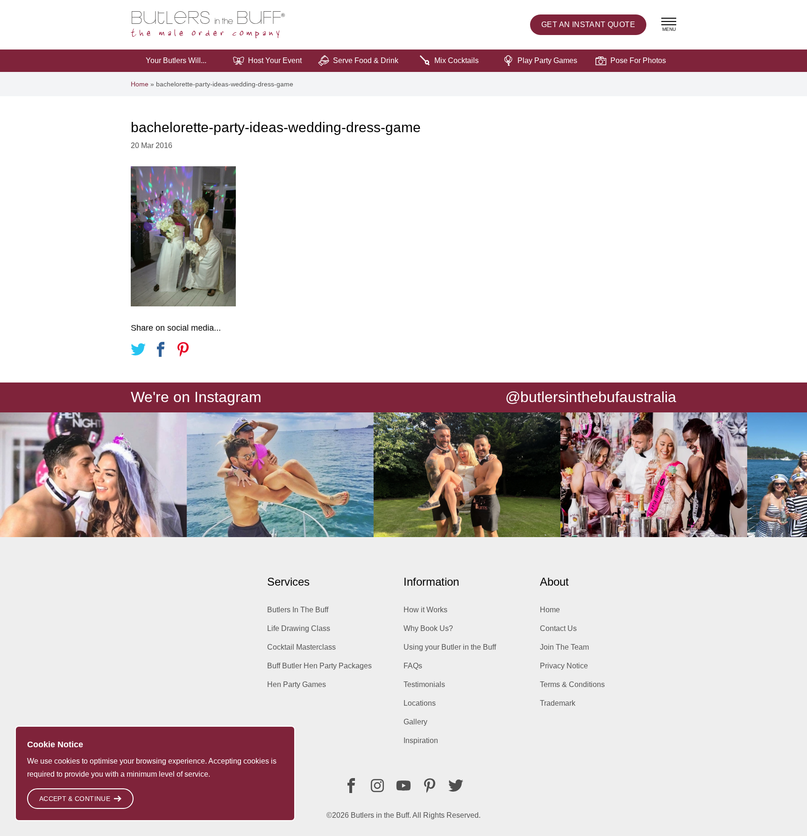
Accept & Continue (74, 798)
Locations (420, 703)
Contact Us (558, 628)
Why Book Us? (428, 628)
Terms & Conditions (572, 684)
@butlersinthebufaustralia (590, 397)
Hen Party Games (296, 684)
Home (140, 84)
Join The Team (564, 647)
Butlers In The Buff (297, 610)
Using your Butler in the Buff (450, 647)
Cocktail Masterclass (301, 647)
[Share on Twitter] (138, 351)
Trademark (557, 703)
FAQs (413, 666)
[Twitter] (455, 785)
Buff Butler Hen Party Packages (319, 666)
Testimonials (424, 684)
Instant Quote (588, 24)
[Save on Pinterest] (183, 351)
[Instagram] (377, 785)
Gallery (415, 722)
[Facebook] (351, 785)
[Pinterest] (429, 785)
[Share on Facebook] (160, 351)
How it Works (425, 610)
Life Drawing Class (298, 628)
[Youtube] (403, 785)
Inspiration (421, 740)
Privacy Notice (564, 666)
